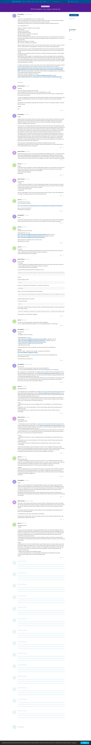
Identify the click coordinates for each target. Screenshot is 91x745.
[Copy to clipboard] (63, 272)
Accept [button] (84, 742)
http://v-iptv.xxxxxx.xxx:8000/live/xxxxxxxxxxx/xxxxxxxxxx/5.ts (31, 236)
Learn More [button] (73, 742)
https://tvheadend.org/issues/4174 (44, 75)
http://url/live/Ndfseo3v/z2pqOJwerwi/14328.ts (28, 352)
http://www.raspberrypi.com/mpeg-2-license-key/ (49, 373)
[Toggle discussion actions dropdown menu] (78, 15)
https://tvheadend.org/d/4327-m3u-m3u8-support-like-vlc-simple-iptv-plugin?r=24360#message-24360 (40, 76)
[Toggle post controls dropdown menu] (63, 78)
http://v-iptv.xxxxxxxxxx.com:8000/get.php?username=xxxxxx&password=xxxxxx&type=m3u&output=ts (40, 205)
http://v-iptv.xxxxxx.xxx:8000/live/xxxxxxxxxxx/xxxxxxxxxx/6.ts (31, 237)
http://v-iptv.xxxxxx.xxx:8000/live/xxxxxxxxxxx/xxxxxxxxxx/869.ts (32, 234)
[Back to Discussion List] (1, 1)
